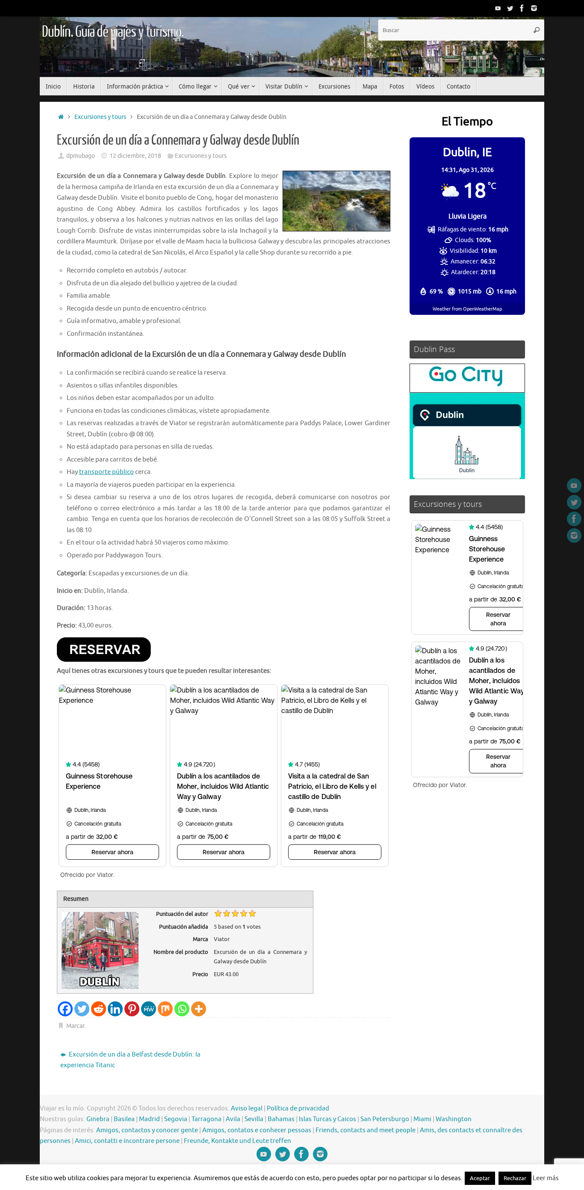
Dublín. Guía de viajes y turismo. (112, 32)
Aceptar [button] (480, 1178)
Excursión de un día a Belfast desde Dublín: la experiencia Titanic (130, 1060)
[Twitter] (510, 8)
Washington (454, 1119)
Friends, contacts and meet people (366, 1130)
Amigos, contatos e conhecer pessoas (256, 1130)
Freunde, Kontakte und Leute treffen (237, 1141)
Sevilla (254, 1119)
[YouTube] (498, 8)
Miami (422, 1119)
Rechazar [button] (515, 1178)
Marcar (75, 1026)
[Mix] (165, 1008)
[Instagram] (534, 8)
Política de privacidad (298, 1108)
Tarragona (206, 1119)
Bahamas (281, 1119)
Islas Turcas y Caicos (327, 1119)
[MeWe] (148, 1008)
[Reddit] (98, 1008)
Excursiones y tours (100, 117)
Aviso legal (247, 1108)
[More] (198, 1008)
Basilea (124, 1119)
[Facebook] (522, 8)
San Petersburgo (384, 1119)
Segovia (175, 1119)
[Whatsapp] (181, 1008)
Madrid (149, 1119)
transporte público (106, 472)
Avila (233, 1119)
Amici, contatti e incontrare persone (127, 1141)
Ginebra (97, 1119)
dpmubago (80, 156)
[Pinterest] (131, 1008)
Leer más (546, 1178)
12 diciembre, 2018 (135, 156)
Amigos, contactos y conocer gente (147, 1130)
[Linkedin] (115, 1008)
